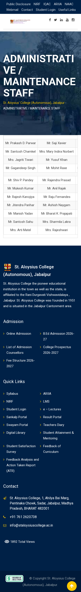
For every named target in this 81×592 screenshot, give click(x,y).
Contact (27, 10)
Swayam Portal (17, 425)
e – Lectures (52, 409)
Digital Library (15, 433)
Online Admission (18, 334)
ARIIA (58, 4)
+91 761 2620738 (23, 517)
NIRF (37, 4)
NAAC (69, 4)
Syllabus (12, 394)
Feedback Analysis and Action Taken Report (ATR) (22, 465)
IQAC (47, 4)
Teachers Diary (53, 425)
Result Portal (52, 417)
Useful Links (67, 10)
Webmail (12, 10)
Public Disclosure (18, 4)
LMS (46, 401)
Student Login (46, 10)
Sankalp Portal (16, 417)
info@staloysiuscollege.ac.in (31, 525)
